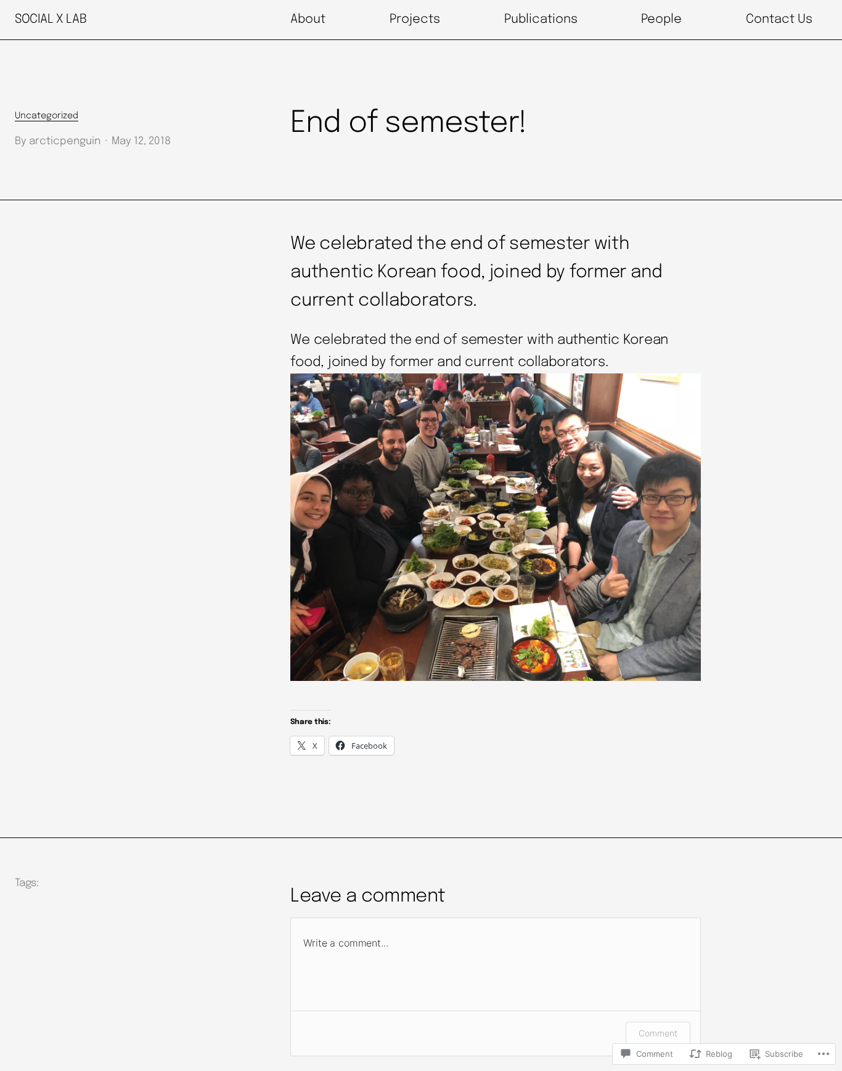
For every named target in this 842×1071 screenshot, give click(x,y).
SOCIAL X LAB (50, 19)
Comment (658, 1033)
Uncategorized (46, 116)
